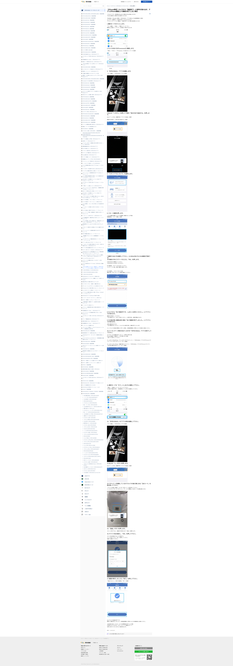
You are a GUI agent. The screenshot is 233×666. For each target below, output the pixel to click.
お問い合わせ (136, 1)
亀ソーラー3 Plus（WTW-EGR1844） (91, 404)
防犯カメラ (83, 647)
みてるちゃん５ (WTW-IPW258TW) (90, 402)
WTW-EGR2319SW (87, 458)
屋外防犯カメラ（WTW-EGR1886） (90, 423)
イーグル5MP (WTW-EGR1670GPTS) (90, 430)
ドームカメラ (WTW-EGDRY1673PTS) (91, 452)
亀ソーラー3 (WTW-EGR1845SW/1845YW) (91, 412)
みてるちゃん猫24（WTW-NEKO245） (91, 462)
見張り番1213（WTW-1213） (89, 408)
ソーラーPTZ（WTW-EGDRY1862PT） (91, 397)
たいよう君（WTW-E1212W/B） (90, 445)
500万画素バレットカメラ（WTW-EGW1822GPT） (93, 467)
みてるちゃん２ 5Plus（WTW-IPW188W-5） (92, 447)
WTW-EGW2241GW (87, 443)
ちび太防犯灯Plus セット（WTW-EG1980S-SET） (93, 406)
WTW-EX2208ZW (87, 436)
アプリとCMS (83, 651)
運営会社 (119, 647)
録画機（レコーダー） (85, 649)
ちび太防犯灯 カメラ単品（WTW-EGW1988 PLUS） (93, 414)
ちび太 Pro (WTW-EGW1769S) (89, 428)
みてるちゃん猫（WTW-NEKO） (90, 470)
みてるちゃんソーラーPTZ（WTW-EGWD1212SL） (93, 410)
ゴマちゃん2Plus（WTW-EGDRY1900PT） (92, 449)
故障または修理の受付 (103, 647)
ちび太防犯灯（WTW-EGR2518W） (90, 399)
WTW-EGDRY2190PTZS (88, 401)
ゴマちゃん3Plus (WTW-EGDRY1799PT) (91, 441)
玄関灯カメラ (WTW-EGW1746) (89, 415)
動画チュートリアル (85, 656)
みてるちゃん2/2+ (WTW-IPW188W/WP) (91, 454)
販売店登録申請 (120, 651)
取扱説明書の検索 (84, 652)
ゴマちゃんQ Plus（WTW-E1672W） (90, 426)
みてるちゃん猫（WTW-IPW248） (90, 425)
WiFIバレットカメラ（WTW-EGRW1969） (91, 460)
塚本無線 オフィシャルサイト (126, 1)
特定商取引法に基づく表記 (104, 654)
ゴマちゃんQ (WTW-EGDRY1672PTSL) (91, 434)
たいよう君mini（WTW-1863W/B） (90, 438)
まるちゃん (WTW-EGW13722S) (90, 468)
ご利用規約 (101, 651)
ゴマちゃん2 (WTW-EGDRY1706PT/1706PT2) (92, 456)
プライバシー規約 (102, 652)
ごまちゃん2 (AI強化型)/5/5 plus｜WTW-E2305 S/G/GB (92, 464)
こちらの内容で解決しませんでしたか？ (116, 633)
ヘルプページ (113, 5)
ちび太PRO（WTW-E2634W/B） (90, 421)
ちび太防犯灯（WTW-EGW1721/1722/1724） (92, 472)
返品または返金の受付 (103, 649)
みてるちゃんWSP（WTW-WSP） (90, 417)
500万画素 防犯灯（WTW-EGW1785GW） (91, 395)
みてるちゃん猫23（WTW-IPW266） (90, 432)
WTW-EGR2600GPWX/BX (88, 450)
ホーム (108, 5)
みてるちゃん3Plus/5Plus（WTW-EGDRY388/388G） (93, 439)
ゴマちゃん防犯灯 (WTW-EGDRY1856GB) (91, 419)
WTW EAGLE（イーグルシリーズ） (122, 5)
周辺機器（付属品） (85, 654)
